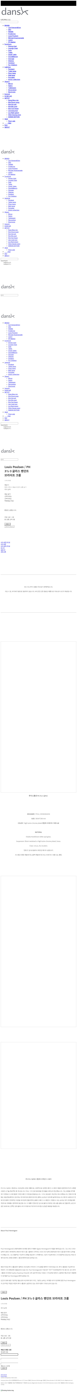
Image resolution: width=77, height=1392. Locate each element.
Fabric (10, 86)
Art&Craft (8, 96)
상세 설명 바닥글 (5, 546)
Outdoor (11, 63)
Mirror (10, 84)
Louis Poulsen (13, 36)
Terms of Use (4, 1374)
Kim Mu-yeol (12, 106)
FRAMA (10, 32)
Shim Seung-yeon (14, 115)
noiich (10, 40)
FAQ (6, 125)
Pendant (11, 69)
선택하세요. (8, 496)
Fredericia (11, 34)
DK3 (9, 30)
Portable (11, 77)
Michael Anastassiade (16, 38)
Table (10, 52)
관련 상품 (3, 552)
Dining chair (12, 46)
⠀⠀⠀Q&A (8, 123)
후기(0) (3, 548)
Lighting (8, 67)
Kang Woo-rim (13, 100)
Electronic (11, 92)
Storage (11, 59)
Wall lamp (11, 75)
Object (7, 82)
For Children (12, 65)
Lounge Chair (13, 48)
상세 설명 (3, 544)
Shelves (11, 61)
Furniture (8, 44)
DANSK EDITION (14, 117)
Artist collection (14, 79)
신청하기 (4, 1368)
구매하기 (4, 1292)
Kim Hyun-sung (13, 102)
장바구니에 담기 (6, 1345)
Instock (7, 94)
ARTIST (7, 98)
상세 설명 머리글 (5, 542)
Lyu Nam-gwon (13, 113)
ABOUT (7, 127)
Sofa (10, 50)
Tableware (12, 88)
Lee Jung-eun (13, 111)
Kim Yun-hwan (13, 109)
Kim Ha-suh (12, 104)
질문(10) (3, 550)
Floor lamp (12, 73)
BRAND (7, 25)
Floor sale (11, 121)
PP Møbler (12, 42)
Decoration (12, 90)
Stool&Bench (13, 57)
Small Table (12, 55)
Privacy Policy (4, 1376)
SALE (6, 119)
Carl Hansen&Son (14, 28)
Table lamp (12, 71)
